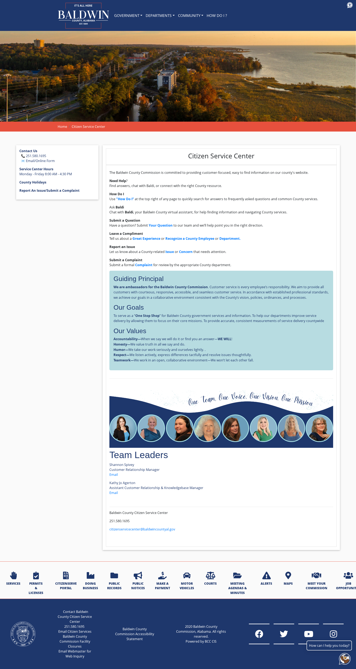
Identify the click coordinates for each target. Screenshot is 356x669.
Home (62, 126)
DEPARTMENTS (159, 15)
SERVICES (13, 583)
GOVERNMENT (126, 15)
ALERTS (266, 583)
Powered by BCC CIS (201, 641)
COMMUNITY (189, 15)
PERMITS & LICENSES (36, 588)
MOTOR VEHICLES (187, 585)
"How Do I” (125, 199)
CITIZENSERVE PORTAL (66, 585)
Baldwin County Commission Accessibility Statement (134, 634)
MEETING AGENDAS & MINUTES (237, 588)
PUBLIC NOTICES (138, 585)
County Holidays (32, 182)
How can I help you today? (329, 645)
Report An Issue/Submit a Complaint (49, 190)
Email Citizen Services (74, 631)
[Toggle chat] (344, 658)
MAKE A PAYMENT (162, 585)
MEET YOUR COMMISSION (316, 585)
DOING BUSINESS (90, 585)
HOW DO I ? (217, 15)
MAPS (288, 583)
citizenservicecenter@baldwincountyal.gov (142, 529)
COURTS (210, 583)
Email (113, 474)
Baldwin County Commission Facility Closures (75, 641)
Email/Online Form (40, 161)
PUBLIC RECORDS (114, 585)
